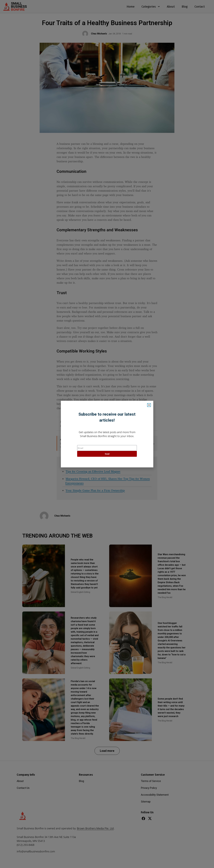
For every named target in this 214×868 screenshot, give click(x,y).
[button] (149, 405)
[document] (107, 434)
